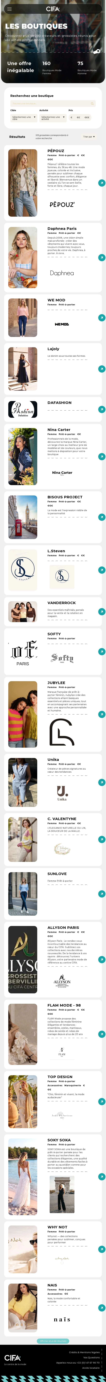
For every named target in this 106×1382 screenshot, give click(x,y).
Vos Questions (92, 1357)
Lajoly (53, 349)
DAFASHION (60, 402)
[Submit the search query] (92, 103)
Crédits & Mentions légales (84, 1352)
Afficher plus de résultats (53, 1341)
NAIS (52, 1285)
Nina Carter (59, 429)
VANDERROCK (62, 603)
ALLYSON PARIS (63, 927)
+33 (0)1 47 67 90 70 (88, 1363)
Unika (53, 759)
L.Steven (56, 551)
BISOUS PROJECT (65, 497)
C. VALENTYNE (62, 819)
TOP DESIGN (60, 1077)
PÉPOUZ (56, 151)
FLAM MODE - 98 (64, 1005)
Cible (13, 110)
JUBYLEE (56, 683)
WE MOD (56, 300)
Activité (43, 110)
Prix (71, 110)
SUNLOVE (57, 874)
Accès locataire (91, 1368)
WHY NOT (57, 1227)
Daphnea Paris (62, 228)
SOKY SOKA (59, 1140)
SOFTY (54, 634)
